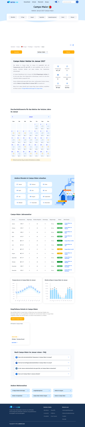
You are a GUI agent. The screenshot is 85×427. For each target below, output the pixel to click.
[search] (77, 2)
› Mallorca (53, 413)
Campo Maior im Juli (69, 249)
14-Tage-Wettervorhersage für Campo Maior (31, 88)
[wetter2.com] (13, 2)
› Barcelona (46, 410)
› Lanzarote (46, 413)
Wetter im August (59, 390)
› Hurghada (46, 416)
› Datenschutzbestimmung (68, 413)
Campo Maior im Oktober (68, 262)
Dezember (16, 52)
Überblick (13, 17)
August (32, 17)
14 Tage (22, 17)
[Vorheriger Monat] (13, 117)
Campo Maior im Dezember (68, 270)
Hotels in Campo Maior (17, 318)
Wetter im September (17, 395)
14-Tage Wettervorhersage (18, 390)
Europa (47, 2)
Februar (68, 52)
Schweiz (34, 2)
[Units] (56, 2)
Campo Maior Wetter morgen (40, 395)
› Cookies (64, 416)
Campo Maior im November (68, 266)
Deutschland (27, 2)
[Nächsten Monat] (48, 117)
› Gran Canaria (54, 416)
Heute (63, 17)
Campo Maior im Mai (69, 240)
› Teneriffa (53, 410)
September (41, 17)
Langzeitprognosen (52, 17)
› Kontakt (64, 419)
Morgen (72, 17)
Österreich (40, 2)
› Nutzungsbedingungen (67, 410)
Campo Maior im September (68, 257)
